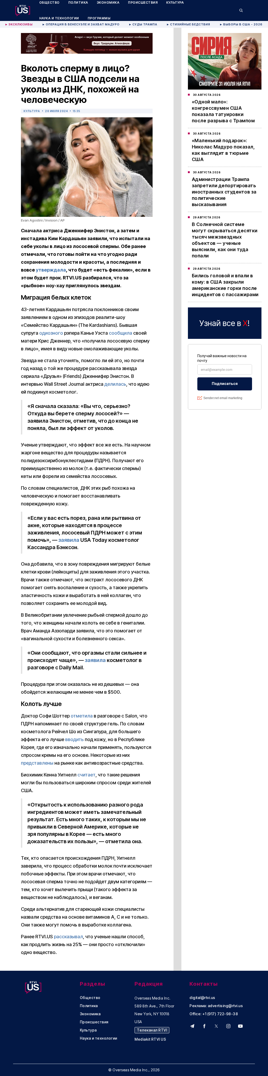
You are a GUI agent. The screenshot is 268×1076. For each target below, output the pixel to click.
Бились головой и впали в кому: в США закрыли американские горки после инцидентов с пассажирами (225, 285)
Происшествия (94, 1022)
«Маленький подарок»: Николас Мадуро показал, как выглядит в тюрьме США (223, 150)
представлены (37, 763)
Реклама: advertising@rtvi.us (216, 1006)
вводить (74, 739)
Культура (32, 111)
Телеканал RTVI (152, 1030)
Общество (90, 998)
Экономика (90, 1014)
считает (86, 774)
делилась (115, 384)
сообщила (120, 333)
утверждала (51, 270)
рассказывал (68, 936)
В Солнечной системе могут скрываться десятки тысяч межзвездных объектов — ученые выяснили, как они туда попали (225, 240)
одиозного (51, 333)
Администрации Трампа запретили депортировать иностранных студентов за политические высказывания (224, 191)
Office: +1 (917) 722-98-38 (213, 1014)
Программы (99, 18)
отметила (82, 716)
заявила (68, 540)
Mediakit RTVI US (150, 1039)
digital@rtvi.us (202, 998)
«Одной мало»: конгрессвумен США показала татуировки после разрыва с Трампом (223, 111)
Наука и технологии (59, 18)
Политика (89, 1006)
